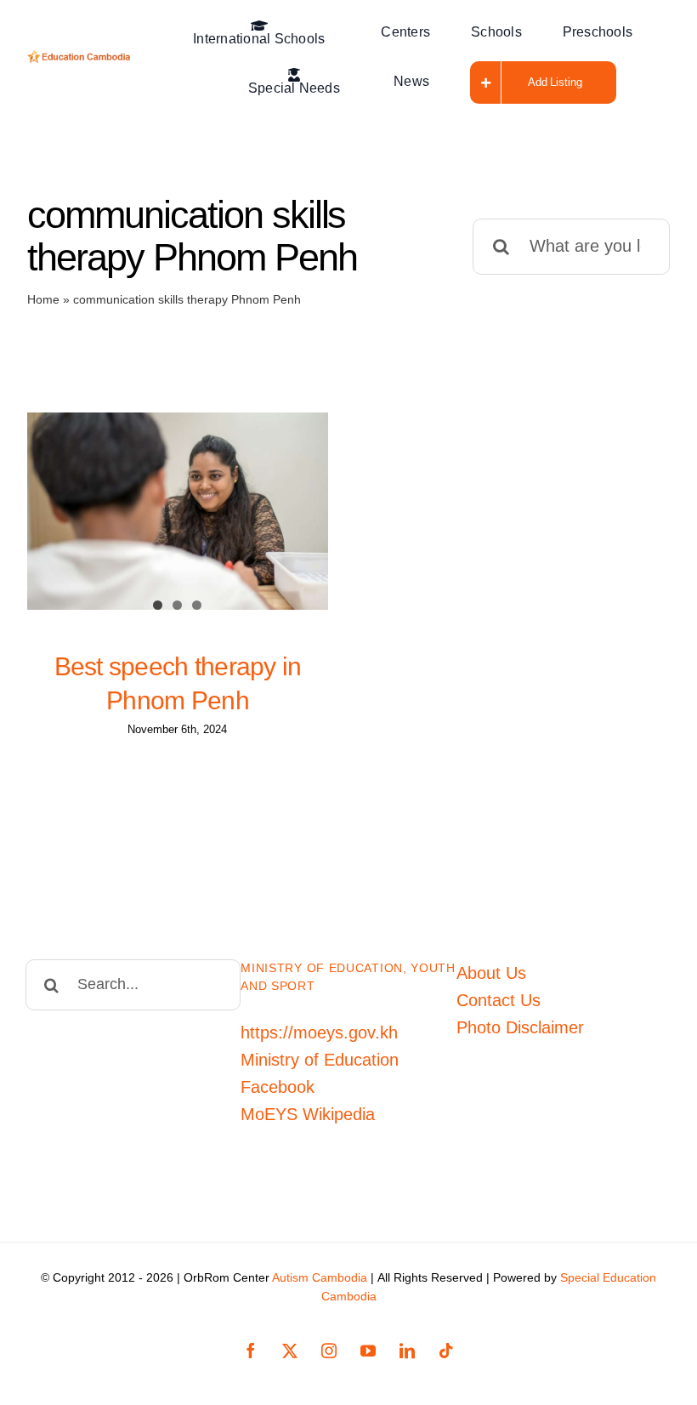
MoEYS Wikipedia (308, 1114)
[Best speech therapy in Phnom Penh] (177, 510)
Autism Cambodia (319, 1277)
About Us (491, 973)
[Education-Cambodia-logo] (81, 58)
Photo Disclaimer (520, 1027)
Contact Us (498, 1000)
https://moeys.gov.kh (319, 1032)
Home (43, 299)
